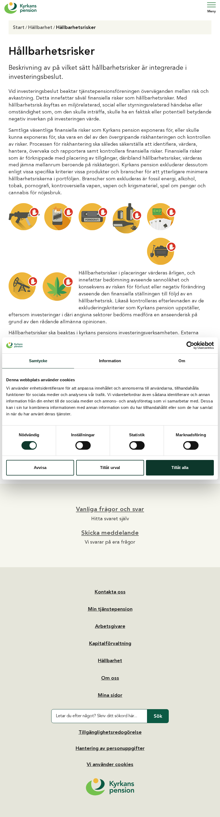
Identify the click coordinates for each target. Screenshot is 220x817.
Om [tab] (181, 360)
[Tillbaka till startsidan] (110, 787)
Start (18, 27)
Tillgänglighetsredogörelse (110, 732)
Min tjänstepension (110, 609)
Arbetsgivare (110, 626)
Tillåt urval (110, 467)
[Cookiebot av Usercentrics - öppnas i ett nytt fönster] (190, 345)
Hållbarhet (40, 27)
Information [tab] (110, 360)
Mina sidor (110, 695)
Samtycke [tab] (38, 360)
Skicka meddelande (110, 532)
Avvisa (40, 467)
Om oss (110, 678)
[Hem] (20, 8)
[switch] (83, 445)
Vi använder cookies (110, 764)
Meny (211, 11)
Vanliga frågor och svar (110, 509)
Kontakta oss (110, 592)
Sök (158, 716)
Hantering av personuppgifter (110, 748)
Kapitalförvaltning (110, 643)
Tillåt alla (179, 467)
